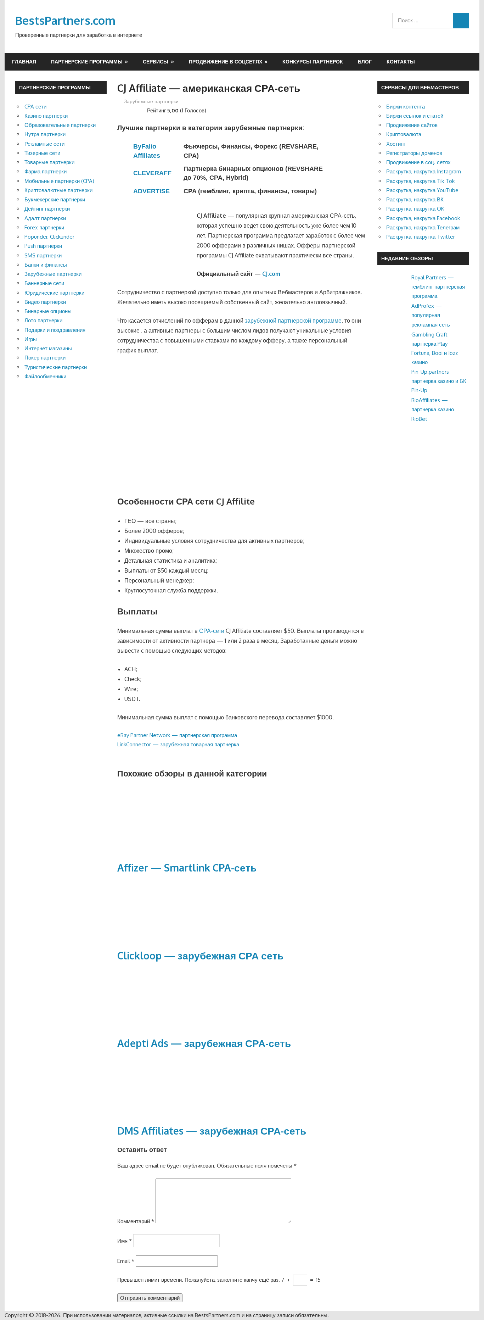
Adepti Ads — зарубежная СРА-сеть (204, 1043)
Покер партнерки (45, 357)
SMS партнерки (43, 255)
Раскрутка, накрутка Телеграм (423, 227)
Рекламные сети (44, 143)
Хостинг (395, 143)
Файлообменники (45, 376)
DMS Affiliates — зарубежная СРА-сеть (211, 1130)
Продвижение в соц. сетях (418, 162)
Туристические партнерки (55, 367)
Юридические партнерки (54, 292)
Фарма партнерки (45, 171)
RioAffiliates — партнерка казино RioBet (432, 409)
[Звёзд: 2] (126, 109)
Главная (24, 62)
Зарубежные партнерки (151, 101)
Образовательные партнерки (60, 125)
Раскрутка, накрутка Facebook (423, 218)
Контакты (401, 62)
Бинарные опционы (48, 311)
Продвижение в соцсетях (225, 62)
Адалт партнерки (45, 218)
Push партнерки (43, 246)
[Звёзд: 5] (143, 109)
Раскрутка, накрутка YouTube (422, 190)
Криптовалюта (403, 134)
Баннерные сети (44, 283)
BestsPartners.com (65, 20)
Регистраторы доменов (414, 153)
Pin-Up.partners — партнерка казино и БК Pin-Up (438, 381)
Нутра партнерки (45, 134)
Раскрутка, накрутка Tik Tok (420, 181)
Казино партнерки (46, 115)
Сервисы (155, 62)
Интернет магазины (48, 348)
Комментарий (135, 1221)
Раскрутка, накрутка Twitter (420, 236)
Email (125, 1261)
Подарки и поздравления (54, 330)
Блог (365, 62)
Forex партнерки (44, 227)
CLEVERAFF (152, 173)
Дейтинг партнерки (47, 208)
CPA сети (35, 106)
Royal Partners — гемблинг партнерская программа (438, 287)
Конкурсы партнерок (312, 62)
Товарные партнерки (49, 162)
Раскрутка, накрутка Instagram (423, 171)
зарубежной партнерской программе (293, 320)
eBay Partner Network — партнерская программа (177, 735)
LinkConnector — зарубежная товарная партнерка (178, 744)
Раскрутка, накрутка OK (415, 208)
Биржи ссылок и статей (414, 115)
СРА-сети (211, 630)
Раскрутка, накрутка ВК (415, 199)
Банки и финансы (45, 264)
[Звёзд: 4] (137, 109)
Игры (30, 339)
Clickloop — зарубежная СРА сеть (200, 955)
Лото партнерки (43, 320)
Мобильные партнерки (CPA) (59, 181)
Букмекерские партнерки (54, 199)
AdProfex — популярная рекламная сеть (430, 315)
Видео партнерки (45, 302)
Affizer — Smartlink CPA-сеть (187, 867)
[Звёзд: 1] (120, 109)
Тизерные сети (42, 153)
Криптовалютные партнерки (58, 190)
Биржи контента (405, 106)
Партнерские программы (87, 62)
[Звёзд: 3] (131, 109)
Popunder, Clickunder (49, 236)
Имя (124, 1240)
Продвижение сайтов (412, 125)
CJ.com (271, 273)
